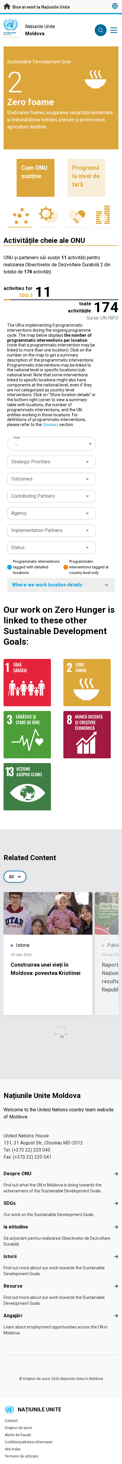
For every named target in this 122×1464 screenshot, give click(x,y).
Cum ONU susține (34, 172)
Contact (11, 1421)
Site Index (13, 1449)
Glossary (51, 424)
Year (16, 438)
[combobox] (52, 444)
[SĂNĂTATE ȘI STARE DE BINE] (31, 734)
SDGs (10, 1203)
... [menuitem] (16, 443)
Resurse (13, 1286)
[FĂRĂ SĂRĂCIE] (31, 682)
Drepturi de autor (18, 1428)
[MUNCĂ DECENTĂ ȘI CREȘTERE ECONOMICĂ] (90, 734)
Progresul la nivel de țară (85, 176)
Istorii (10, 1256)
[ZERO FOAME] (90, 682)
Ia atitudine (16, 1227)
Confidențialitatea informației (28, 1442)
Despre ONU (17, 1173)
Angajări (13, 1315)
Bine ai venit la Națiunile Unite (41, 7)
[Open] (87, 462)
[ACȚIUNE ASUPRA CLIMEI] (31, 786)
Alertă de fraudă (18, 1435)
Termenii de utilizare (21, 1456)
